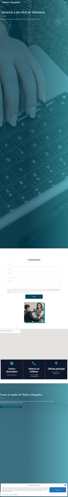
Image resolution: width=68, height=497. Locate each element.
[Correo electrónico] (11, 97)
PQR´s (51, 449)
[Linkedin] (43, 455)
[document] (34, 477)
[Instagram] (58, 455)
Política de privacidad (13, 494)
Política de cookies (5, 494)
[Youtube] (54, 455)
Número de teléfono (34, 104)
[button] (65, 485)
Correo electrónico (11, 104)
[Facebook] (47, 455)
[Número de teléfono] (34, 97)
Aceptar (58, 490)
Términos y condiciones (20, 449)
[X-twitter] (50, 455)
